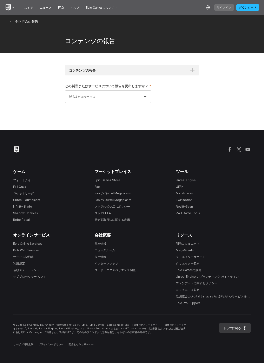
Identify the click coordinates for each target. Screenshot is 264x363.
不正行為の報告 (26, 21)
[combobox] (104, 99)
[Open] (145, 97)
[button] (132, 70)
